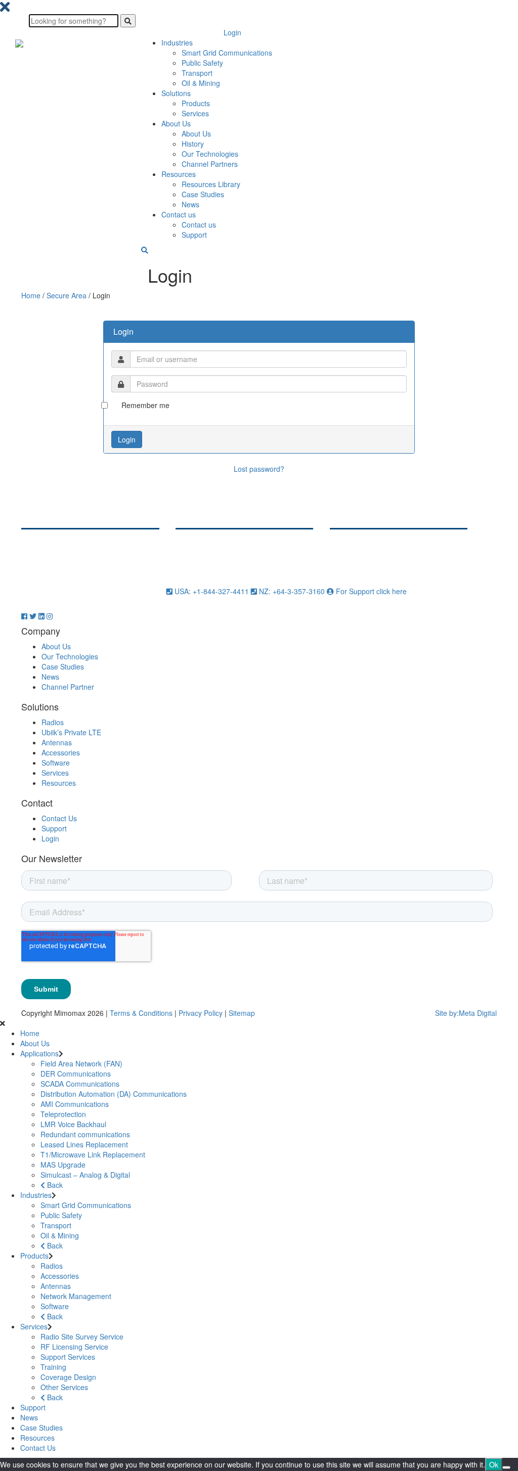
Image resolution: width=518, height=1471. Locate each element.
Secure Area (67, 295)
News (190, 204)
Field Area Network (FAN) (81, 1063)
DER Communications (75, 1073)
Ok (493, 1464)
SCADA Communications (79, 1084)
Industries (177, 42)
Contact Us (59, 818)
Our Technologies (210, 154)
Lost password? (259, 469)
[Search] (128, 20)
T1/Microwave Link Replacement (92, 1154)
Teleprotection (63, 1114)
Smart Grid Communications (227, 53)
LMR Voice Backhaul (73, 1124)
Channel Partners (210, 164)
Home (30, 295)
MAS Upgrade (62, 1165)
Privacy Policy (201, 1013)
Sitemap (242, 1013)
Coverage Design (68, 1377)
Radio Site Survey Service (81, 1336)
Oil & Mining (201, 83)
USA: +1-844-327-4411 (211, 591)
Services (195, 113)
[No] (506, 1467)
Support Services (67, 1357)
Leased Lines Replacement (84, 1144)
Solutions (176, 93)
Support (194, 235)
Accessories (60, 752)
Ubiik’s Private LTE (71, 732)
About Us (176, 123)
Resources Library (211, 184)
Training (53, 1367)
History (193, 144)
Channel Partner (67, 687)
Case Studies (203, 194)
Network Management (75, 1296)
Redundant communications (85, 1134)
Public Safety (202, 63)
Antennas (56, 742)
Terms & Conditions (141, 1013)
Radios (52, 722)
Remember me (145, 405)
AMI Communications (74, 1104)
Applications (39, 1053)
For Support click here (370, 591)
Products (196, 103)
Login (232, 32)
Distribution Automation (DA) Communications (113, 1094)
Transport (197, 73)
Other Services (64, 1387)
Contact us (178, 214)
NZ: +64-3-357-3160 (292, 591)
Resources (178, 174)
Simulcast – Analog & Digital (85, 1175)
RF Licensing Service (74, 1347)
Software (55, 762)
